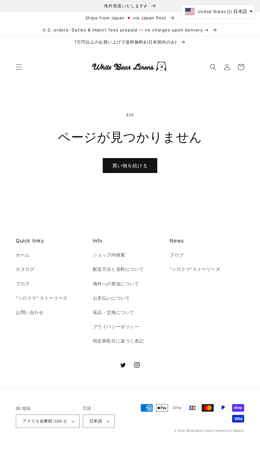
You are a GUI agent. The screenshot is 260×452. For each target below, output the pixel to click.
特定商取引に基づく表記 (118, 341)
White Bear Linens (199, 431)
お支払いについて (111, 298)
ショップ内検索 (109, 255)
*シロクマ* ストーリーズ (42, 298)
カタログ (25, 269)
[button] (19, 67)
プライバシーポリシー (116, 326)
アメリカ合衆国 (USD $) (45, 421)
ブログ (23, 284)
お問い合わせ (30, 312)
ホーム (23, 255)
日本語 (95, 421)
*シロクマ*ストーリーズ (195, 269)
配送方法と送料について (118, 269)
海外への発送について (116, 284)
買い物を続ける (130, 166)
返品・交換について (113, 312)
